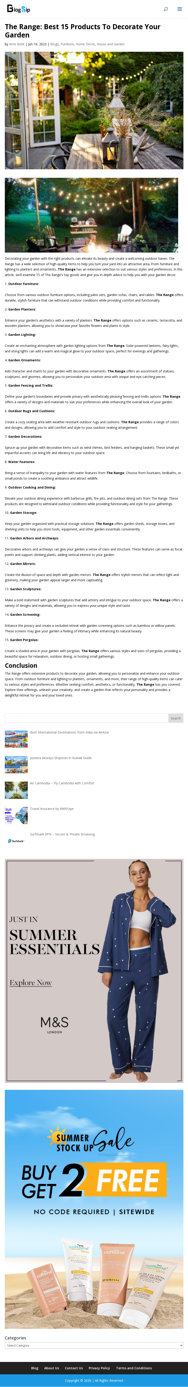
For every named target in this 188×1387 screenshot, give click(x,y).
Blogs (54, 44)
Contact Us (74, 1368)
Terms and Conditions (134, 1368)
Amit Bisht (17, 44)
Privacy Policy (99, 1368)
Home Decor (85, 44)
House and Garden (110, 44)
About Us (51, 1368)
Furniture (67, 44)
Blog (34, 1368)
